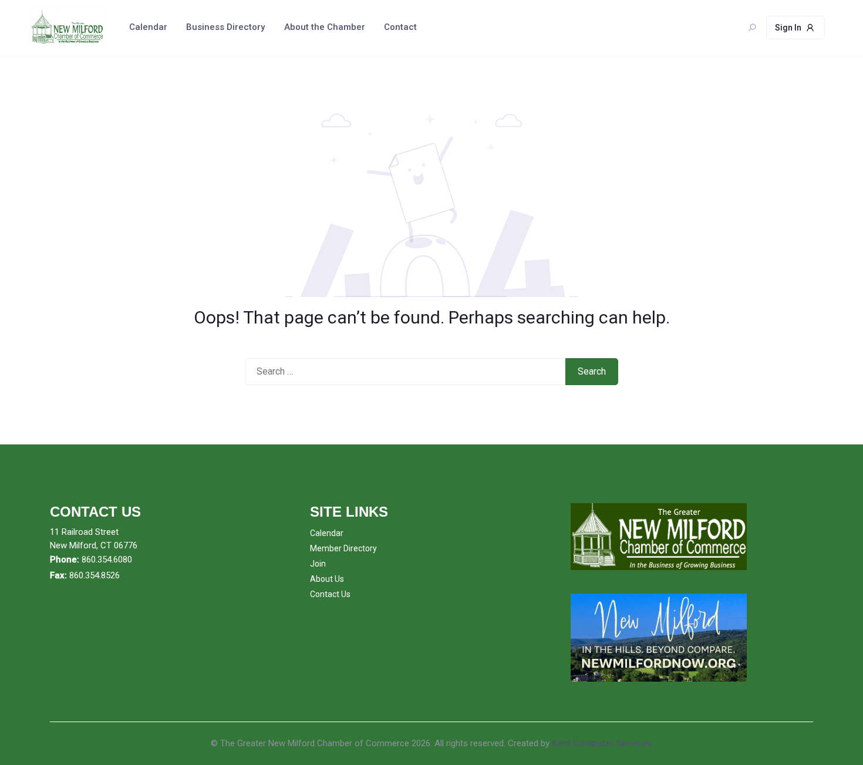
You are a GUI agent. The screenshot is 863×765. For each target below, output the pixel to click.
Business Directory (225, 27)
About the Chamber (324, 27)
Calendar (148, 27)
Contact (400, 27)
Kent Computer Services (602, 743)
